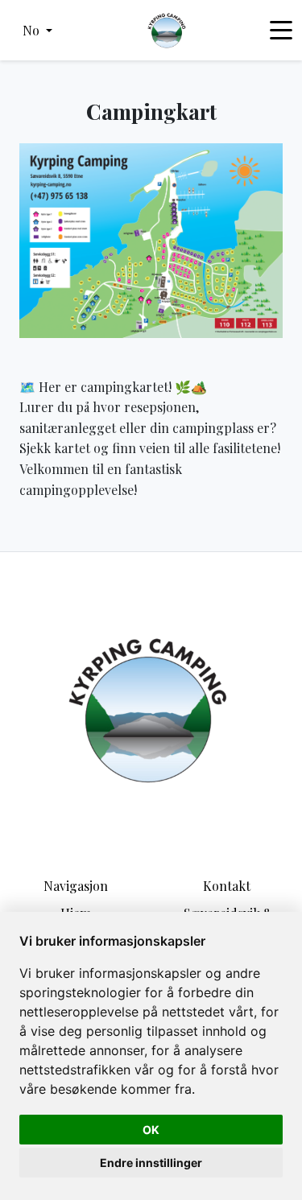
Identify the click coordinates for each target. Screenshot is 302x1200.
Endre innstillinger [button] (151, 1162)
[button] (37, 30)
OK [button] (151, 1129)
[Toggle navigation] (281, 30)
